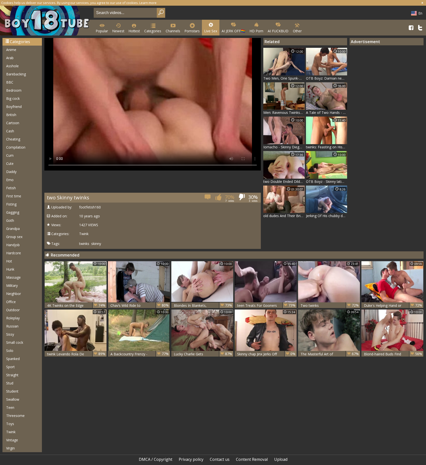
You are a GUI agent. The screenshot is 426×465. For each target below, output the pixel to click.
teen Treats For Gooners (266, 305)
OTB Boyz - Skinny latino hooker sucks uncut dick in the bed (326, 181)
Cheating (13, 139)
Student (12, 391)
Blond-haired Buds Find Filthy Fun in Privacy (393, 354)
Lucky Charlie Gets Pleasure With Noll (203, 354)
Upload (280, 459)
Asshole (12, 66)
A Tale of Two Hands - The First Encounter (326, 112)
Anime (11, 49)
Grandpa (13, 228)
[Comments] (208, 198)
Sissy (10, 334)
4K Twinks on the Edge (76, 305)
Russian (12, 326)
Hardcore (13, 253)
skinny (96, 243)
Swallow (12, 399)
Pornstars (192, 31)
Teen (10, 407)
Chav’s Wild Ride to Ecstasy (139, 305)
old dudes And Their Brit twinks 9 (284, 215)
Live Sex (210, 31)
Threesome (15, 415)
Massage (13, 277)
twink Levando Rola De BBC (76, 354)
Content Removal (252, 459)
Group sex (14, 236)
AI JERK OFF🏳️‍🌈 (233, 31)
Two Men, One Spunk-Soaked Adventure (284, 78)
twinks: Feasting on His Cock (326, 147)
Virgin (10, 448)
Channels (173, 31)
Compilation (15, 147)
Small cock (14, 342)
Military (12, 285)
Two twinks (330, 305)
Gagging (12, 212)
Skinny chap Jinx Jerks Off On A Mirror (266, 354)
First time (13, 196)
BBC (9, 82)
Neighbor (13, 293)
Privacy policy (191, 459)
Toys (10, 423)
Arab (10, 57)
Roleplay (13, 318)
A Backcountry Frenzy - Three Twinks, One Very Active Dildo (139, 354)
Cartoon (12, 123)
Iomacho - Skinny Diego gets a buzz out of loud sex (284, 147)
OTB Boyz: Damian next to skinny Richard (326, 78)
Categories (152, 31)
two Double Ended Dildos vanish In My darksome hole (284, 181)
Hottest (134, 31)
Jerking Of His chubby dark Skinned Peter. (326, 215)
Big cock (13, 98)
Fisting (11, 204)
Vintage (12, 440)
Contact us (220, 459)
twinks (84, 243)
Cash (10, 131)
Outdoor (13, 310)
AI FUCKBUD (278, 31)
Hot (9, 261)
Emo (10, 179)
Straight (12, 375)
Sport (10, 366)
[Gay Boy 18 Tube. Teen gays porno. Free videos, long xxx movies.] (46, 21)
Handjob (13, 244)
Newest (118, 31)
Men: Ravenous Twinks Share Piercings (284, 112)
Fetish (11, 188)
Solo (9, 350)
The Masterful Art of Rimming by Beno (330, 354)
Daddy (11, 171)
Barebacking (16, 74)
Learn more (148, 2)
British (11, 114)
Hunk (10, 269)
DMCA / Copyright (155, 459)
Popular (102, 31)
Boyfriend (14, 106)
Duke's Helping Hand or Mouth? (393, 305)
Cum (10, 155)
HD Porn (256, 31)
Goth (10, 220)
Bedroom (13, 90)
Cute (10, 163)
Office (11, 301)
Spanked (13, 358)
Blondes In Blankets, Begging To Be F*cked (203, 305)
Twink (11, 432)
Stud (9, 383)
